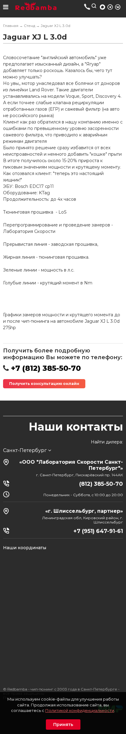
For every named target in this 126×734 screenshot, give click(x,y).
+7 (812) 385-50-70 (87, 6)
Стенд (29, 25)
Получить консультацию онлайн (44, 383)
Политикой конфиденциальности (79, 710)
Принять (63, 724)
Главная (10, 25)
